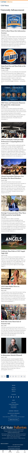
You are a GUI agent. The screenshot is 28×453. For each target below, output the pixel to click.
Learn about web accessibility (18, 444)
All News (13, 387)
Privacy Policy (13, 407)
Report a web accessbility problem (14, 446)
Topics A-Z (14, 389)
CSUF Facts (13, 402)
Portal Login (10, 451)
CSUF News (5, 5)
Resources (17, 451)
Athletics (13, 391)
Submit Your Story (14, 419)
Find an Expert (13, 405)
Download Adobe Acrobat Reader (14, 448)
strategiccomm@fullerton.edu (13, 432)
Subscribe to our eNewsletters (14, 413)
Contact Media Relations (13, 404)
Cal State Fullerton (6, 2)
